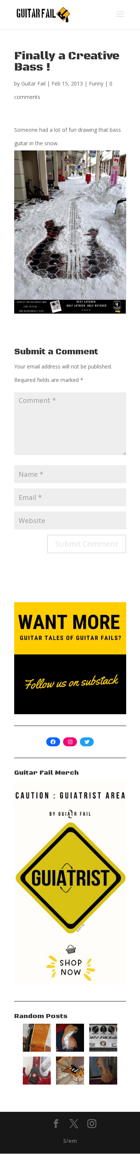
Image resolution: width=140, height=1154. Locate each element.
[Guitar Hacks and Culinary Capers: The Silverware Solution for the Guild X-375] (37, 1049)
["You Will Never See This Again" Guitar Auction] (70, 1049)
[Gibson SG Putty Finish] (37, 1082)
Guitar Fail (33, 83)
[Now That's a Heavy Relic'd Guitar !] (70, 1082)
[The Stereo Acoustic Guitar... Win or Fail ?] (103, 1082)
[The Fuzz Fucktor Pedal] (103, 1049)
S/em (70, 1140)
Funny (96, 83)
